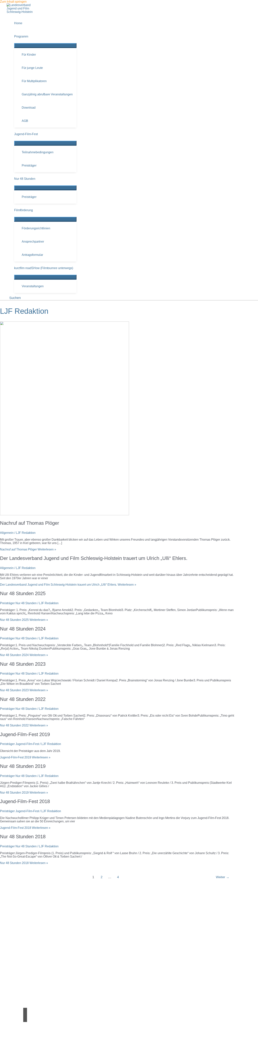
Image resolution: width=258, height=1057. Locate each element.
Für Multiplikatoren (34, 81)
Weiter (222, 877)
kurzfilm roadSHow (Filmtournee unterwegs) (43, 268)
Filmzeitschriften (34, 995)
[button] (14, 298)
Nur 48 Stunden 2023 (23, 664)
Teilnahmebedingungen (37, 152)
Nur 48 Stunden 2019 (23, 766)
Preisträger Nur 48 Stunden (18, 603)
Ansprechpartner (33, 241)
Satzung (28, 955)
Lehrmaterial (31, 981)
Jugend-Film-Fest (26, 134)
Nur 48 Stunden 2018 (23, 836)
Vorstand (29, 952)
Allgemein (7, 532)
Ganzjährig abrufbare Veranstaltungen (47, 94)
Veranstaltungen (33, 286)
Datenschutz (33, 1048)
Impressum (30, 1045)
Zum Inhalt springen (13, 1)
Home (18, 23)
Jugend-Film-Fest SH (39, 923)
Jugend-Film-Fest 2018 (25, 801)
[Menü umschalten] (45, 45)
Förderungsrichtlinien (36, 228)
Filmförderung (23, 210)
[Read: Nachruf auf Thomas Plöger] (64, 514)
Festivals (29, 985)
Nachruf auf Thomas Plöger (29, 523)
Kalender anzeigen (28, 933)
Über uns (29, 949)
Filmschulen (31, 988)
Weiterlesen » (28, 549)
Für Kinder (29, 54)
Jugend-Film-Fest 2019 (25, 734)
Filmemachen (32, 975)
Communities (32, 978)
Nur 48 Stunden (24, 178)
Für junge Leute (32, 67)
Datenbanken (32, 992)
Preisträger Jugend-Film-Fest (19, 744)
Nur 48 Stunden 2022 (23, 699)
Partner (28, 971)
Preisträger (29, 165)
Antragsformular (32, 254)
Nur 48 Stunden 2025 (23, 593)
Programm (21, 36)
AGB (25, 120)
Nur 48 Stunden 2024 (23, 629)
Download (29, 107)
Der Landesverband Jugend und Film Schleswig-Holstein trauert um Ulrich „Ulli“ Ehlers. (93, 558)
